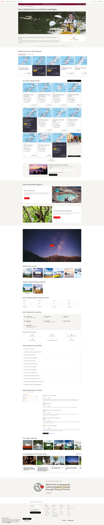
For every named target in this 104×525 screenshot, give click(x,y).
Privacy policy (54, 512)
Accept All (27, 518)
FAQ (60, 509)
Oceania (26, 6)
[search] (86, 1)
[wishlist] (92, 1)
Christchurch (38, 272)
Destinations (8, 1)
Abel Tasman (69, 273)
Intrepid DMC (54, 509)
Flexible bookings (47, 512)
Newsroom (61, 512)
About (21, 1)
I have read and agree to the (56, 172)
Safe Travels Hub (47, 509)
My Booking (46, 506)
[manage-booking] (94, 1)
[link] (30, 301)
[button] (84, 32)
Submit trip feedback (47, 508)
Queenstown (48, 272)
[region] (16, 520)
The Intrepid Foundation (70, 508)
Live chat (61, 508)
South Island (38, 288)
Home (19, 6)
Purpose (68, 505)
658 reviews (76, 39)
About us (53, 506)
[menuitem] (3, 1)
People (68, 509)
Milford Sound (59, 273)
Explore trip (27, 198)
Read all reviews (45, 433)
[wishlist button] (35, 84)
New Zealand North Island (27, 288)
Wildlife (68, 512)
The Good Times (54, 508)
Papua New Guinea (69, 445)
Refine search (73, 80)
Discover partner (56, 217)
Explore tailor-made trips (74, 156)
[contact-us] (96, 1)
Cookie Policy (9, 522)
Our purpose (48, 492)
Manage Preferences (27, 520)
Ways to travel (13, 1)
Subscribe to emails (35, 512)
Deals (18, 1)
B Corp (68, 506)
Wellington (27, 272)
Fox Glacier (80, 273)
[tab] (22, 54)
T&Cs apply (35, 510)
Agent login (46, 515)
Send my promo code (53, 174)
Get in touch (61, 506)
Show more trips (51, 160)
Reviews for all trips (52, 433)
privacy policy (61, 172)
